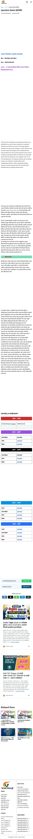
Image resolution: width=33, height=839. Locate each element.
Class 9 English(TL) (5, 825)
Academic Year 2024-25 (6, 831)
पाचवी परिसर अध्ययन (5, 800)
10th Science (4, 827)
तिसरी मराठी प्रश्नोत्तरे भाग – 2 (23, 818)
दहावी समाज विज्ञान (4, 807)
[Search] (27, 2)
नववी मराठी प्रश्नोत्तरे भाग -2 (23, 829)
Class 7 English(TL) (5, 822)
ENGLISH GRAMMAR (22, 789)
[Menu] (31, 2)
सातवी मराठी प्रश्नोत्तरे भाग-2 (23, 825)
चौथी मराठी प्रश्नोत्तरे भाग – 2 (23, 820)
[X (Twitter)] (10, 597)
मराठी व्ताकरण (4, 796)
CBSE (2, 833)
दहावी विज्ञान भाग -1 (5, 802)
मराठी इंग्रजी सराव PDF (22, 794)
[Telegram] (22, 597)
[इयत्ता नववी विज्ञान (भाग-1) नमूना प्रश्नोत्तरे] (25, 732)
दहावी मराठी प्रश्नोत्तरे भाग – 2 (23, 831)
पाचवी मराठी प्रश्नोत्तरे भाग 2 (23, 822)
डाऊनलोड (19, 441)
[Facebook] (4, 597)
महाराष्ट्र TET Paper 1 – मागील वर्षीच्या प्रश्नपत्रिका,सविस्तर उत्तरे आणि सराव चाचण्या (7, 739)
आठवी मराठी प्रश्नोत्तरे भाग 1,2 (23, 827)
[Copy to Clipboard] (28, 597)
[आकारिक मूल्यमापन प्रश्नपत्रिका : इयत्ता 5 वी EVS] (25, 715)
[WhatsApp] (16, 597)
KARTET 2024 (4, 829)
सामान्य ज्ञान (3, 809)
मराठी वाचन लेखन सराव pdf (23, 791)
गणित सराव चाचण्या (5, 806)
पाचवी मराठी (3, 798)
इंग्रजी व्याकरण (4, 794)
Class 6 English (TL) (5, 820)
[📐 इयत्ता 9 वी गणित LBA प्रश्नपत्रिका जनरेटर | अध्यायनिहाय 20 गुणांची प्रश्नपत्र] (8, 715)
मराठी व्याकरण (20, 787)
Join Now (27, 581)
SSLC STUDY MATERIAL (23, 792)
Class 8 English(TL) (5, 824)
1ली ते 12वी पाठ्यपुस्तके (22, 803)
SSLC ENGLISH (5, 804)
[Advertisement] (16, 34)
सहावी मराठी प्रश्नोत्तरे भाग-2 (23, 824)
